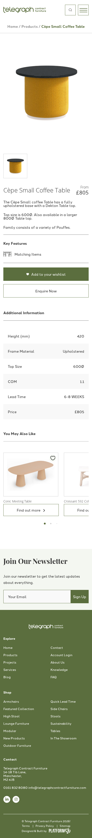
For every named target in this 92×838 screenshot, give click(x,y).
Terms (26, 826)
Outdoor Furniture (17, 746)
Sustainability (60, 724)
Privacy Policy (45, 826)
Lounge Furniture (16, 724)
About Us (57, 662)
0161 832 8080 (15, 787)
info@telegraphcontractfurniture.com (57, 787)
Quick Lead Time (63, 702)
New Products (14, 738)
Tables (55, 731)
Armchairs (11, 702)
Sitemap (65, 826)
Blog (7, 677)
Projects (9, 662)
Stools (55, 716)
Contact (56, 648)
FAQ (53, 677)
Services (9, 670)
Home (12, 26)
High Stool (11, 716)
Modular (9, 731)
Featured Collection (18, 709)
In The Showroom (63, 738)
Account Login (61, 655)
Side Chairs (59, 709)
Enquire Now (46, 290)
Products (29, 26)
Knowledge (59, 670)
